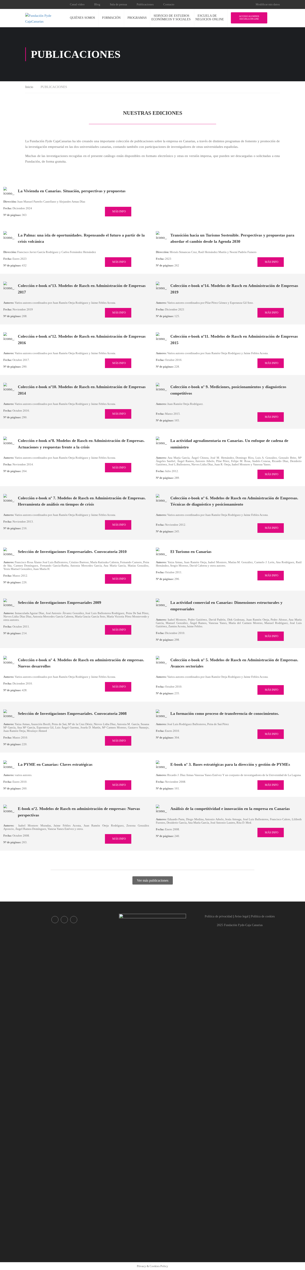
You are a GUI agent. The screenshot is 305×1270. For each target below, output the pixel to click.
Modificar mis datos (268, 4)
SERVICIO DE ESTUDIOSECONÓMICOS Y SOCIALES (171, 17)
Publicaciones (145, 4)
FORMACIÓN (111, 17)
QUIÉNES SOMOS (82, 17)
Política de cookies (263, 916)
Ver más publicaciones (152, 880)
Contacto (168, 4)
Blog (97, 4)
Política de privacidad (218, 916)
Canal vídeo (77, 4)
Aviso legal (241, 916)
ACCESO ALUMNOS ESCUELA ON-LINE (249, 17)
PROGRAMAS (137, 17)
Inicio (29, 87)
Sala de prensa (118, 4)
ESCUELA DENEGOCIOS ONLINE (209, 17)
